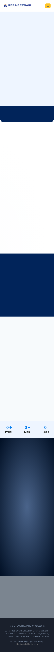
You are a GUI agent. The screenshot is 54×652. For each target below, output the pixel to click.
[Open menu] (48, 5)
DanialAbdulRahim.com (27, 644)
